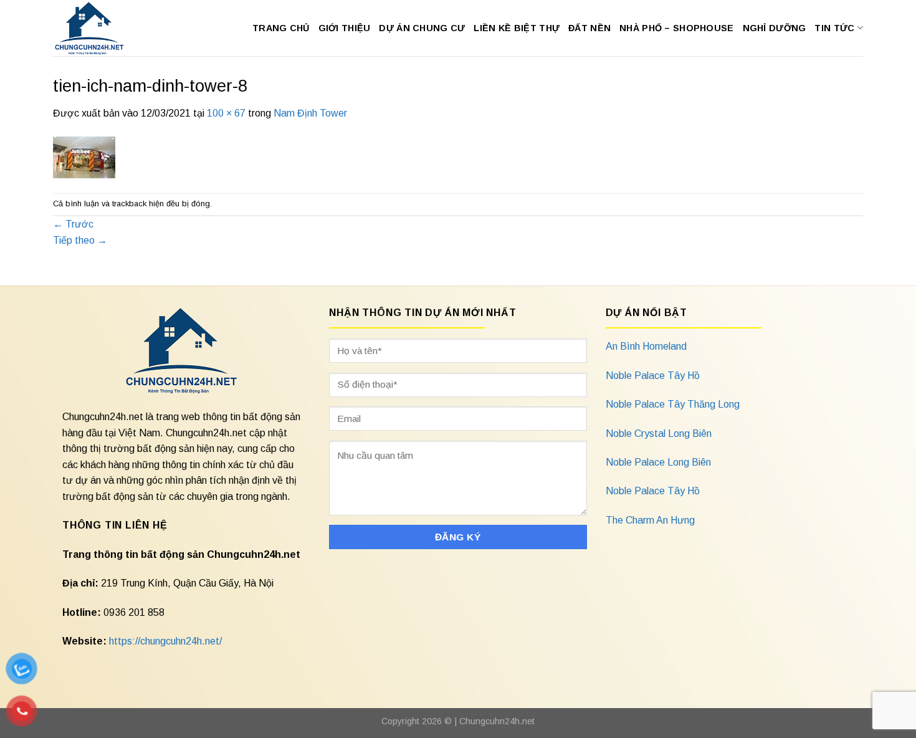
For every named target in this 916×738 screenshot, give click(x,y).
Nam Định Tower (310, 113)
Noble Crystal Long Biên (659, 433)
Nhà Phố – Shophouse (676, 28)
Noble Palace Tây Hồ (653, 375)
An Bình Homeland (646, 346)
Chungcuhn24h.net (497, 721)
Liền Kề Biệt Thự (517, 28)
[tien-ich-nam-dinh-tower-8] (84, 156)
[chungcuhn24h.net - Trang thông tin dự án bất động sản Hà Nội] (95, 28)
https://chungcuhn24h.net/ (165, 641)
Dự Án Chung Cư (422, 28)
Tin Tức (834, 28)
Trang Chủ (281, 28)
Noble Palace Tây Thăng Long (673, 404)
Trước (73, 224)
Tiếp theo (80, 240)
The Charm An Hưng (650, 520)
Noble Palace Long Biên (658, 462)
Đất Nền (589, 28)
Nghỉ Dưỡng (774, 28)
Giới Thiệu (344, 28)
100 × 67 (226, 113)
